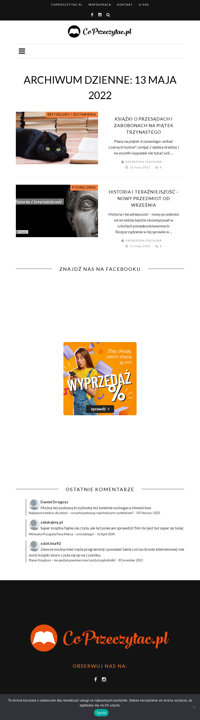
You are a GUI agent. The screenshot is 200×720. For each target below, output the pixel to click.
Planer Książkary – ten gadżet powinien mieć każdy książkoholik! (72, 560)
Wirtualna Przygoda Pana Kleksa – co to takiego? (61, 534)
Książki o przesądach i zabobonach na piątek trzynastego (143, 125)
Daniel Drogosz (54, 501)
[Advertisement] (57, 451)
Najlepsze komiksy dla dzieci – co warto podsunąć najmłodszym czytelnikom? (81, 513)
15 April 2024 (106, 534)
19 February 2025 (148, 513)
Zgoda (101, 713)
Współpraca (100, 4)
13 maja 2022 (140, 167)
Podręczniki (84, 187)
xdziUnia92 (50, 543)
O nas (144, 4)
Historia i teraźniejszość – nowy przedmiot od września (144, 198)
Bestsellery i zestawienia (72, 114)
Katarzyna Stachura (144, 161)
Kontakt (125, 4)
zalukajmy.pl (51, 522)
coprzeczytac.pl (67, 4)
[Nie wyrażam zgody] (193, 707)
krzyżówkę (83, 507)
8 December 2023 (131, 560)
